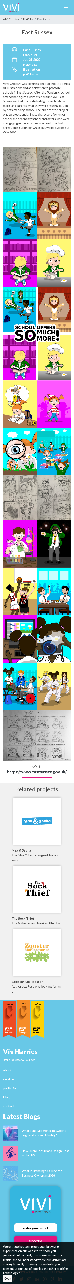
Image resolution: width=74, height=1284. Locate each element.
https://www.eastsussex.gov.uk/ (37, 771)
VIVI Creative (11, 19)
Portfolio (28, 19)
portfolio (9, 1088)
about (7, 1070)
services (9, 1079)
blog (6, 1097)
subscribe (36, 1241)
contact (8, 1106)
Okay (7, 1278)
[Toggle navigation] (66, 7)
